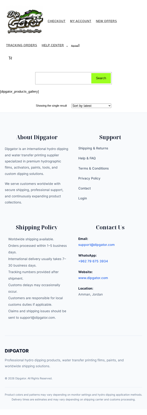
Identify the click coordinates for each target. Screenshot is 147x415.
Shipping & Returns (93, 148)
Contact (84, 188)
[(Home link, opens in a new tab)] (24, 21)
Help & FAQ (87, 158)
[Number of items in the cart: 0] (10, 58)
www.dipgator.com (93, 278)
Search (101, 78)
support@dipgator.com (96, 245)
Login (82, 198)
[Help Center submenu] (65, 46)
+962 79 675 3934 (93, 261)
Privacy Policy (89, 178)
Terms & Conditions (93, 168)
